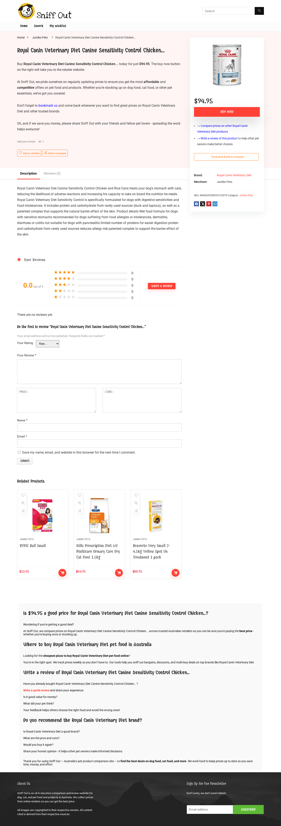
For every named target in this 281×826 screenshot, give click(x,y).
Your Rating (25, 343)
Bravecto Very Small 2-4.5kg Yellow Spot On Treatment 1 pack (151, 551)
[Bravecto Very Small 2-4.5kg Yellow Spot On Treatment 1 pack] (156, 515)
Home (24, 26)
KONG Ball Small (33, 545)
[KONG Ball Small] (43, 515)
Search (38, 26)
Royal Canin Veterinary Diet (234, 175)
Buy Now (227, 112)
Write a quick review (36, 690)
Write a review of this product (219, 138)
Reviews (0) (52, 173)
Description (28, 173)
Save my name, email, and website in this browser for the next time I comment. (79, 452)
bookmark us (47, 105)
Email (22, 436)
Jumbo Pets (40, 37)
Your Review (26, 355)
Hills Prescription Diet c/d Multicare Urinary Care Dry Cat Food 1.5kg (98, 551)
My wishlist (58, 26)
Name (22, 420)
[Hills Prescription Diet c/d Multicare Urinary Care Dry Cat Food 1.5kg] (99, 515)
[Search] (259, 11)
